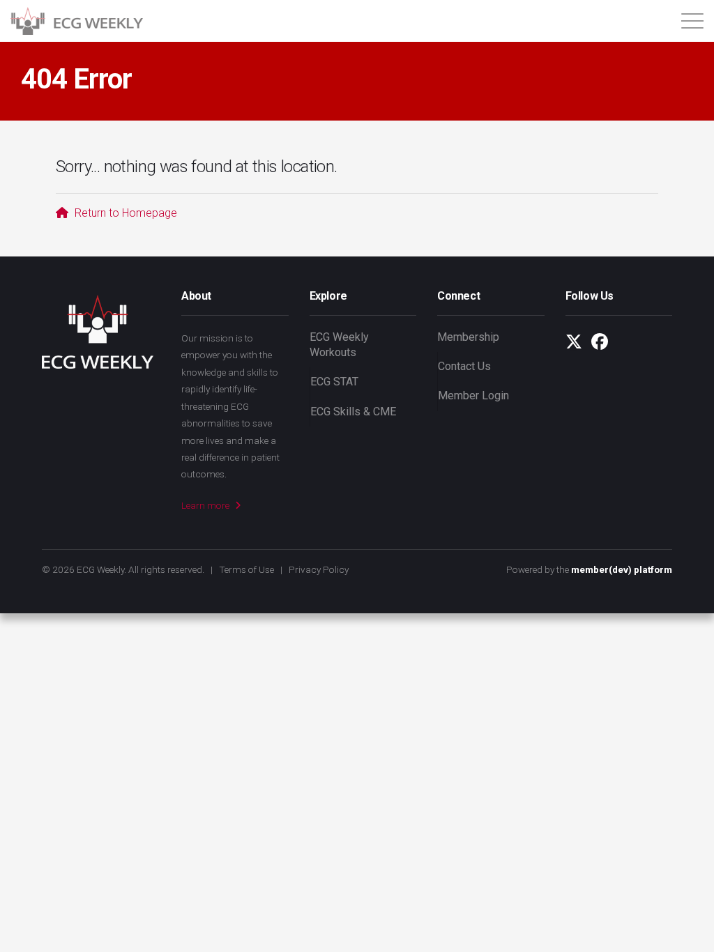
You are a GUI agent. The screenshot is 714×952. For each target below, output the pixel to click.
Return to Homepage (124, 213)
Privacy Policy (319, 569)
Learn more (206, 505)
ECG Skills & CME (353, 411)
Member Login (473, 395)
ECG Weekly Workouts (339, 344)
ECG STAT (334, 381)
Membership (468, 337)
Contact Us (464, 366)
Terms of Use (246, 569)
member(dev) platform (621, 569)
